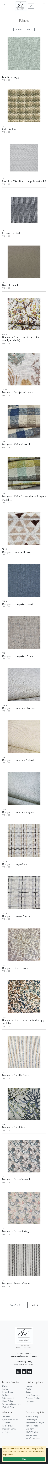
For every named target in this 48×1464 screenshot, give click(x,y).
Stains (28, 1392)
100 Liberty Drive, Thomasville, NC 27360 (24, 1363)
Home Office (7, 1401)
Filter (20, 29)
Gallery (5, 1386)
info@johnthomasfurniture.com (24, 1356)
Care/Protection (33, 1437)
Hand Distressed (33, 1395)
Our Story (6, 1416)
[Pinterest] (29, 1371)
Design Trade (31, 1434)
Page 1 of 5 (15, 1305)
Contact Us (6, 1422)
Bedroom (6, 1395)
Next (33, 1305)
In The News (7, 1425)
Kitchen (5, 1389)
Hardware (30, 1401)
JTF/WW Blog (32, 1431)
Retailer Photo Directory (32, 1427)
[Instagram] (18, 1371)
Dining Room (7, 1392)
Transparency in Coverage (9, 1430)
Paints (28, 1389)
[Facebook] (24, 1371)
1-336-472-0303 (24, 1353)
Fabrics (29, 1386)
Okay (24, 1459)
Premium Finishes (33, 1398)
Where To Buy (32, 1416)
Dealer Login (31, 1419)
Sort (28, 29)
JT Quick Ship (8, 1407)
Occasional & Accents (11, 1404)
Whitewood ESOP (10, 1419)
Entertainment (8, 1398)
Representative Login (35, 1422)
